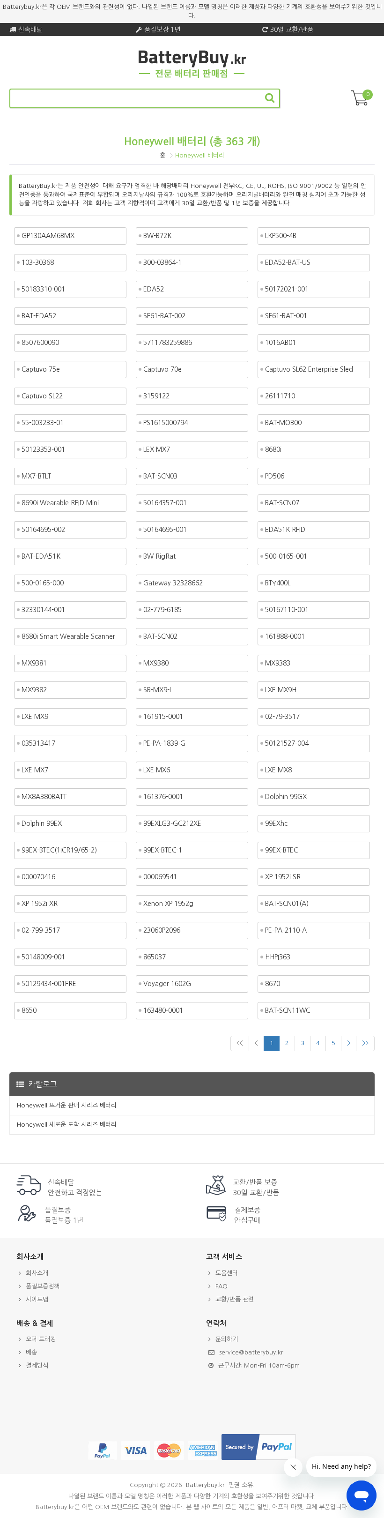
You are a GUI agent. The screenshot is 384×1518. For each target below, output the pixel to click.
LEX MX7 (156, 449)
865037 (154, 957)
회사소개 (37, 1273)
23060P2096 (161, 930)
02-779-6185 (162, 609)
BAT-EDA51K (41, 556)
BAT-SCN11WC (287, 1010)
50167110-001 (287, 609)
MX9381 (34, 663)
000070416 (38, 877)
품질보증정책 (42, 1286)
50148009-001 (43, 957)
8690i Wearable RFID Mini (60, 503)
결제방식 (37, 1365)
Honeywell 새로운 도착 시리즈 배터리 (67, 1125)
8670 (272, 983)
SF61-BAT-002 (164, 316)
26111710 (280, 396)
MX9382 (34, 690)
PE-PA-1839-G (164, 743)
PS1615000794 (165, 422)
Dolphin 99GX (286, 796)
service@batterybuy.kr (251, 1352)
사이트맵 (37, 1299)
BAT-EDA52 (39, 316)
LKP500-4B (280, 235)
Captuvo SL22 (42, 396)
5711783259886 (167, 342)
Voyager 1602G (167, 983)
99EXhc (276, 823)
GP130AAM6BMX (48, 235)
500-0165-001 (286, 556)
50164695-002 (43, 529)
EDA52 (153, 289)
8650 (29, 1010)
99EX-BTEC (281, 850)
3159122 (156, 396)
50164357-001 (165, 503)
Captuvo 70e (162, 369)
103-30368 (38, 262)
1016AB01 (280, 342)
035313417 (38, 743)
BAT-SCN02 (160, 636)
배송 (31, 1352)
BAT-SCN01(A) (287, 903)
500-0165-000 (43, 583)
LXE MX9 (35, 716)
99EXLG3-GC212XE (172, 823)
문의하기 (226, 1339)
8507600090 (40, 342)
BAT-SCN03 (160, 476)
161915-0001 (163, 716)
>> (365, 1043)
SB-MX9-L (157, 690)
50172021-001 (287, 289)
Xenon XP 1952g (168, 903)
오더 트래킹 (41, 1339)
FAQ (221, 1286)
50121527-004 (287, 743)
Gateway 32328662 (173, 583)
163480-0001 (163, 1010)
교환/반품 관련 (234, 1299)
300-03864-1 (162, 262)
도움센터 (226, 1273)
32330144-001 (43, 609)
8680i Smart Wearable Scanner (68, 636)
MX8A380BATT (44, 796)
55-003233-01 (43, 422)
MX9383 (277, 663)
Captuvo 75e (41, 369)
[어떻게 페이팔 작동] (259, 1460)
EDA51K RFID (285, 529)
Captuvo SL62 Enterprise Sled (309, 369)
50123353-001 (43, 449)
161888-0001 (285, 636)
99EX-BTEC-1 (162, 850)
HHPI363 (277, 957)
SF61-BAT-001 (286, 316)
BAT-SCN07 (282, 503)
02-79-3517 (282, 716)
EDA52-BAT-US (287, 262)
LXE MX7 (35, 770)
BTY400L (277, 583)
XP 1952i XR (40, 903)
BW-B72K (157, 235)
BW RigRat (159, 556)
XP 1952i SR (283, 877)
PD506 (274, 476)
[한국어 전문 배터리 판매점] (192, 76)
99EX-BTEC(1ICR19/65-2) (59, 850)
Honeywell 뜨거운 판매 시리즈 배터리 (67, 1105)
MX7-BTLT (36, 476)
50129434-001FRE (49, 983)
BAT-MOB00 (283, 422)
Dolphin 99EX (42, 823)
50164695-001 (165, 529)
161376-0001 (163, 796)
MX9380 (156, 663)
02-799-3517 (41, 930)
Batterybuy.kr (205, 1485)
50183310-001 (43, 289)
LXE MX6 (156, 770)
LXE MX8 (278, 770)
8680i (273, 449)
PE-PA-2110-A (286, 930)
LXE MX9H (280, 690)
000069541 (160, 877)
